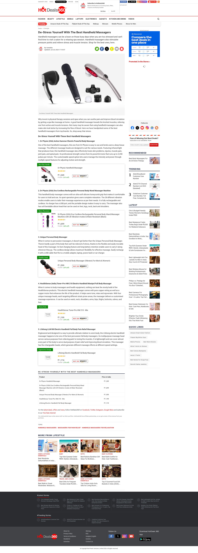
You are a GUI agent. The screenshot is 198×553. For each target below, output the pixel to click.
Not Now (103, 11)
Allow (113, 11)
